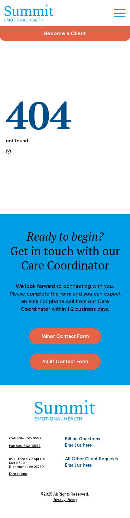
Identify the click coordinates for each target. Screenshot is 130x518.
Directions (18, 474)
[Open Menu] (119, 13)
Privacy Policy (65, 499)
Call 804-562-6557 (25, 438)
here (87, 445)
